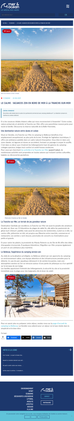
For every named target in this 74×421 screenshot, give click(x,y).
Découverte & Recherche (23, 396)
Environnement (27, 388)
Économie (11, 23)
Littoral (30, 399)
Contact (47, 396)
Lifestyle (29, 404)
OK (66, 14)
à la (34, 150)
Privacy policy (44, 417)
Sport (31, 391)
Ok (30, 417)
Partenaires (47, 403)
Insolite (30, 401)
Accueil (5, 23)
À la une (30, 409)
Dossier (30, 407)
